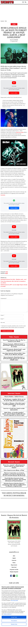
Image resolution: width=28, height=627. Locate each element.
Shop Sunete (14, 565)
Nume (2, 315)
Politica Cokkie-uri (7, 614)
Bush (6, 273)
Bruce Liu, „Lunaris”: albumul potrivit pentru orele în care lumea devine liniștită (14, 466)
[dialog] (14, 606)
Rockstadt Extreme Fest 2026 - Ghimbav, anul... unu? (14, 279)
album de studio (20, 132)
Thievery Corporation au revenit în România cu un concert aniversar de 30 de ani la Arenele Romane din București (14, 474)
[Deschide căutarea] (25, 2)
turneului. (3, 195)
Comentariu (4, 298)
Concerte (14, 560)
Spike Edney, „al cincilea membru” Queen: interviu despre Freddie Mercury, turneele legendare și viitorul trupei (14, 414)
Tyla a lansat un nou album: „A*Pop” (14, 470)
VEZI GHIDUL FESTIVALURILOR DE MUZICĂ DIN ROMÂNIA (14, 494)
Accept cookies (14, 93)
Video (14, 562)
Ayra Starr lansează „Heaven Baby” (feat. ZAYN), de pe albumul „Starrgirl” (14, 354)
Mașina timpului (14, 571)
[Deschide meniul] (23, 2)
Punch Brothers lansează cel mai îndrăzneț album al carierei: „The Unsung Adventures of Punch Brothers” (14, 479)
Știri (6, 21)
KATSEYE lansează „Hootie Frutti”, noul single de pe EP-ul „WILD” (14, 350)
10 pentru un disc (14, 569)
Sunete (2, 21)
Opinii (14, 558)
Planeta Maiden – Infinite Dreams (14, 396)
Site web (3, 322)
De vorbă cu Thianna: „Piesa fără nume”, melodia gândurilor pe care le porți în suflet (14, 404)
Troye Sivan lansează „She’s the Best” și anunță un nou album (14, 340)
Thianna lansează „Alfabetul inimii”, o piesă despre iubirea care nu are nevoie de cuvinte (14, 345)
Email (2, 319)
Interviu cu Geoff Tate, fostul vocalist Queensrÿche (14, 409)
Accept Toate (14, 617)
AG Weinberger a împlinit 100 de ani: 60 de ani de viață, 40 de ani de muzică (14, 400)
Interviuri (14, 567)
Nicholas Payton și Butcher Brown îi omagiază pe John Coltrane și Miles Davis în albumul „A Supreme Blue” (14, 485)
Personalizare (14, 620)
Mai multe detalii (14, 600)
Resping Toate (14, 624)
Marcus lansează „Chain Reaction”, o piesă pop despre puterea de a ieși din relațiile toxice (14, 358)
